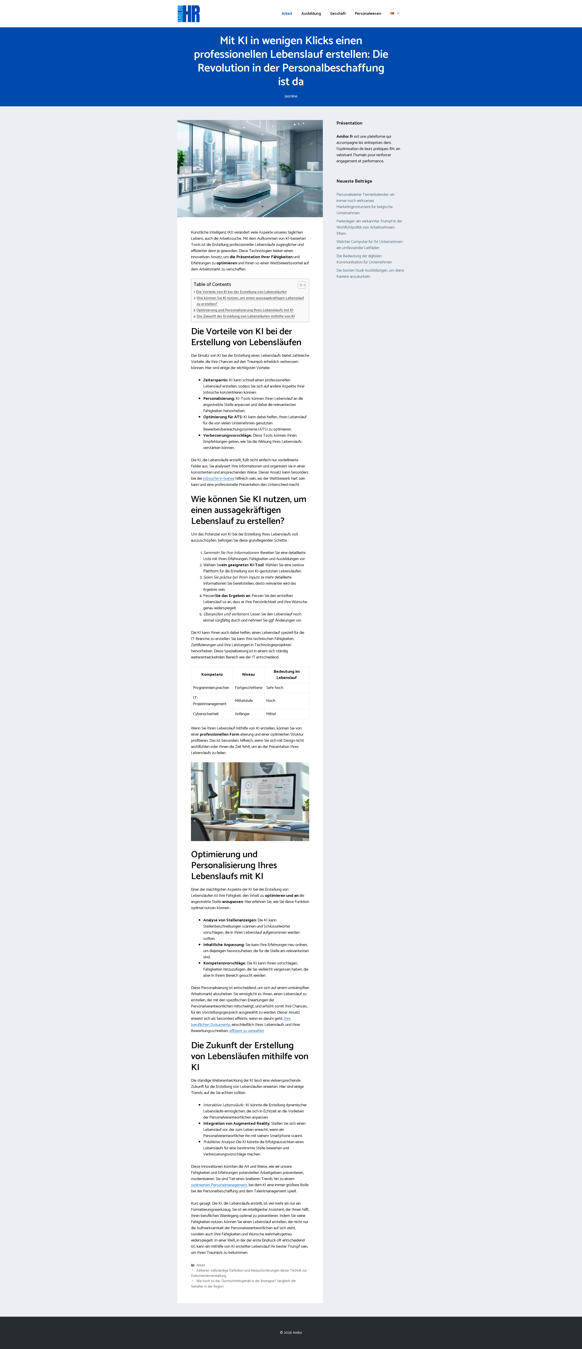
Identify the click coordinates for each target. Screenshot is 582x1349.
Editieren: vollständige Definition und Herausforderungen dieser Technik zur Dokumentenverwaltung (249, 1273)
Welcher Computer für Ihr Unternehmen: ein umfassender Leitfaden (369, 244)
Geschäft (338, 13)
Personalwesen (368, 13)
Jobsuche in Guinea (218, 478)
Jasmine (291, 96)
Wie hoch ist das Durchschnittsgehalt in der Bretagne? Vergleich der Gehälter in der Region (243, 1283)
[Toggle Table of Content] (299, 285)
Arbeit (287, 13)
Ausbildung (311, 13)
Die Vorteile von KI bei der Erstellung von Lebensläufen (241, 292)
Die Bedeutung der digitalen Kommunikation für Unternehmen (364, 259)
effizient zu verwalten (246, 1031)
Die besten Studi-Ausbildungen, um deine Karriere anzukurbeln (370, 273)
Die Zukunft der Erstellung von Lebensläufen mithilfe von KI (246, 316)
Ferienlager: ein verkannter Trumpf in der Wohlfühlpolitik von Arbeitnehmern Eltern (369, 227)
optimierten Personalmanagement (219, 1185)
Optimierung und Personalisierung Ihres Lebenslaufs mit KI (244, 310)
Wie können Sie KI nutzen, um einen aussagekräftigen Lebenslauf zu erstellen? (250, 301)
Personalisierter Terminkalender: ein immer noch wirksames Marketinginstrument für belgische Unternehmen (365, 204)
